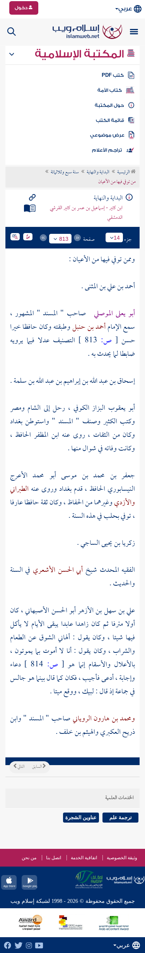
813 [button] (63, 239)
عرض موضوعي (107, 135)
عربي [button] (125, 8)
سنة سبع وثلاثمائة (65, 172)
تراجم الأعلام (107, 150)
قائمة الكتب (110, 120)
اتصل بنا (53, 857)
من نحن (29, 857)
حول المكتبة (109, 105)
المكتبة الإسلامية (80, 54)
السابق (37, 767)
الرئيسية (124, 172)
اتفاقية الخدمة (84, 857)
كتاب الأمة (109, 90)
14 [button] (117, 238)
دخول (22, 7)
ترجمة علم (120, 817)
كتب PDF (113, 75)
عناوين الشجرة (81, 817)
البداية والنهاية (98, 172)
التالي (20, 767)
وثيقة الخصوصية (122, 857)
